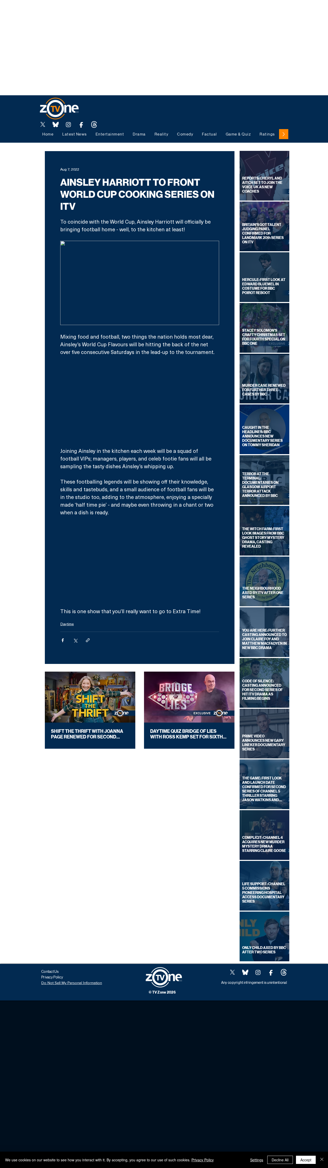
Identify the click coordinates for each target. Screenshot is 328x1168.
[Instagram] (68, 124)
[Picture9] (94, 124)
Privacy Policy (202, 1159)
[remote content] (139, 401)
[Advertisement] (93, 11)
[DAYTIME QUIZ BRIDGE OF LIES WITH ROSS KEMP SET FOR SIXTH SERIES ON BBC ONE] (189, 697)
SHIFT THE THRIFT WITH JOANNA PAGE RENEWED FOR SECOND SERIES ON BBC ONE (87, 734)
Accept (305, 1159)
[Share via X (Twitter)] (75, 640)
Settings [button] (256, 1159)
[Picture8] (55, 124)
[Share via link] (87, 640)
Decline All (280, 1159)
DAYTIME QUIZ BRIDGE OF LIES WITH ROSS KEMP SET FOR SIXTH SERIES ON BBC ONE (186, 734)
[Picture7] (81, 124)
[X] (42, 124)
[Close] (322, 1160)
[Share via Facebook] (62, 640)
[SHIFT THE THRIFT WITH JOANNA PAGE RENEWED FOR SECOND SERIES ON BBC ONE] (90, 697)
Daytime (67, 624)
